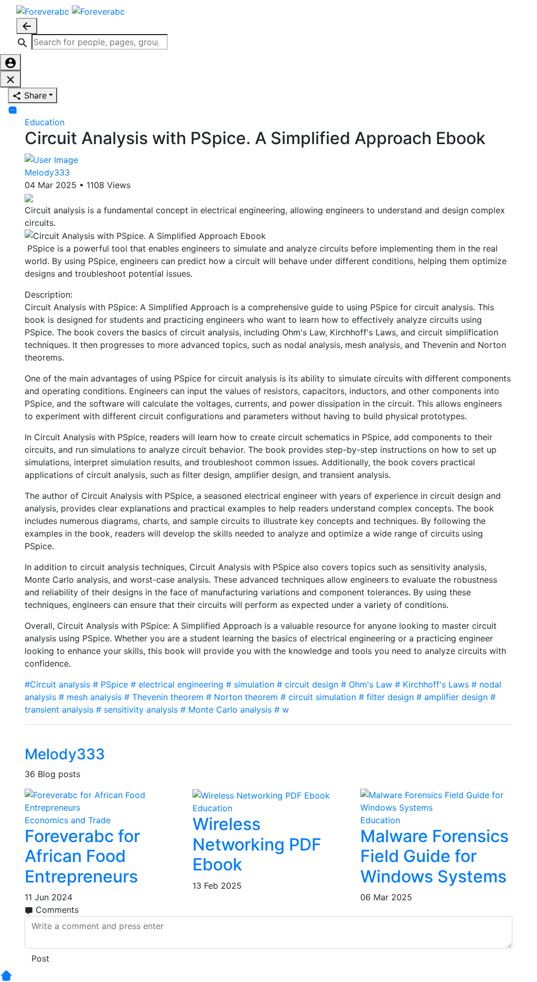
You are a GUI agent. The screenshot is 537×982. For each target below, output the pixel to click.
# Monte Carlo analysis (226, 709)
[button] (92, 42)
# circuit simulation (318, 697)
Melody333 (47, 172)
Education (45, 122)
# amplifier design (452, 697)
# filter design (386, 697)
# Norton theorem (242, 697)
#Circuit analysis (57, 684)
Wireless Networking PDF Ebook (256, 844)
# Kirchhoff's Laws (432, 684)
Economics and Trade (68, 820)
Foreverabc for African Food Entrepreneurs (82, 856)
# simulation (250, 684)
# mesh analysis (90, 697)
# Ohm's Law (366, 684)
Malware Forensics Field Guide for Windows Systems (434, 856)
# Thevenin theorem (163, 697)
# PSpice (110, 684)
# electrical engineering (177, 684)
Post (40, 958)
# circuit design (307, 684)
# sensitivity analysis (137, 709)
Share (34, 95)
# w (281, 709)
